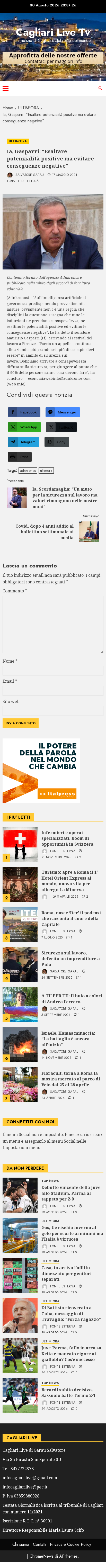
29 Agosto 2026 (54, 1409)
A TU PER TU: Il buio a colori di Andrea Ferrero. (71, 998)
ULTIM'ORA (18, 141)
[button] (5, 88)
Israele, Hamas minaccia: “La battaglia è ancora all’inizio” (68, 1039)
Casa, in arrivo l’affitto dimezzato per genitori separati (66, 1273)
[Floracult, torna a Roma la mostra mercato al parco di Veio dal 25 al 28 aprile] (20, 1084)
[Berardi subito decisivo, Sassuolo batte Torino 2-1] (20, 1395)
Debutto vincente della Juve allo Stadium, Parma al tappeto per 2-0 (70, 1193)
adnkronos (28, 470)
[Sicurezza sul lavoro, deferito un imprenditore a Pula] (20, 964)
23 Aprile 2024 (53, 1098)
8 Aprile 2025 (67, 897)
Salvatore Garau (29, 175)
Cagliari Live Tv (53, 32)
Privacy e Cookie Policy (70, 1544)
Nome (10, 661)
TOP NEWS (50, 1181)
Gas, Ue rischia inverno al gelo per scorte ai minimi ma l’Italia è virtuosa (72, 1233)
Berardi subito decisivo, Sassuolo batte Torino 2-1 (68, 1392)
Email (10, 681)
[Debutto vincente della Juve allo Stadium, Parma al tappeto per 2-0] (20, 1195)
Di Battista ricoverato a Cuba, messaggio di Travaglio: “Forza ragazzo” (71, 1313)
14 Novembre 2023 (56, 1058)
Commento (15, 591)
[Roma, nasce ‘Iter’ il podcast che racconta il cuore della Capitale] (20, 924)
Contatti (39, 1544)
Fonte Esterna (62, 851)
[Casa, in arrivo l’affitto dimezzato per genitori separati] (20, 1275)
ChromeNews (42, 1556)
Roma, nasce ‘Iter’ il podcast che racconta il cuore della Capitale (71, 918)
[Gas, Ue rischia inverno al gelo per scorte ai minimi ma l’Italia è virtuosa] (20, 1235)
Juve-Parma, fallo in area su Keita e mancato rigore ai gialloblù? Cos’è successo (71, 1353)
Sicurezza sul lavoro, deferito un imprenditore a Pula (70, 958)
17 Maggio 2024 (64, 175)
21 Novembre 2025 (56, 857)
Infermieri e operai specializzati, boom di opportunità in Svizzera (67, 838)
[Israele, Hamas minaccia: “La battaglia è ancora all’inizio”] (20, 1044)
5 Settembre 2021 (55, 1015)
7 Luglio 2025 (52, 938)
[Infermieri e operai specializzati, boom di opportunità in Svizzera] (20, 844)
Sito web (11, 701)
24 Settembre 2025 (56, 978)
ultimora (46, 470)
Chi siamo (20, 1544)
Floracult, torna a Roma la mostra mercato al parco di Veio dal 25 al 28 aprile (70, 1079)
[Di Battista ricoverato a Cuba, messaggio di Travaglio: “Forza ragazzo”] (20, 1315)
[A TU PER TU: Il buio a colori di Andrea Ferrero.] (20, 1004)
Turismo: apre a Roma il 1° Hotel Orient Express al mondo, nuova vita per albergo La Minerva (69, 880)
